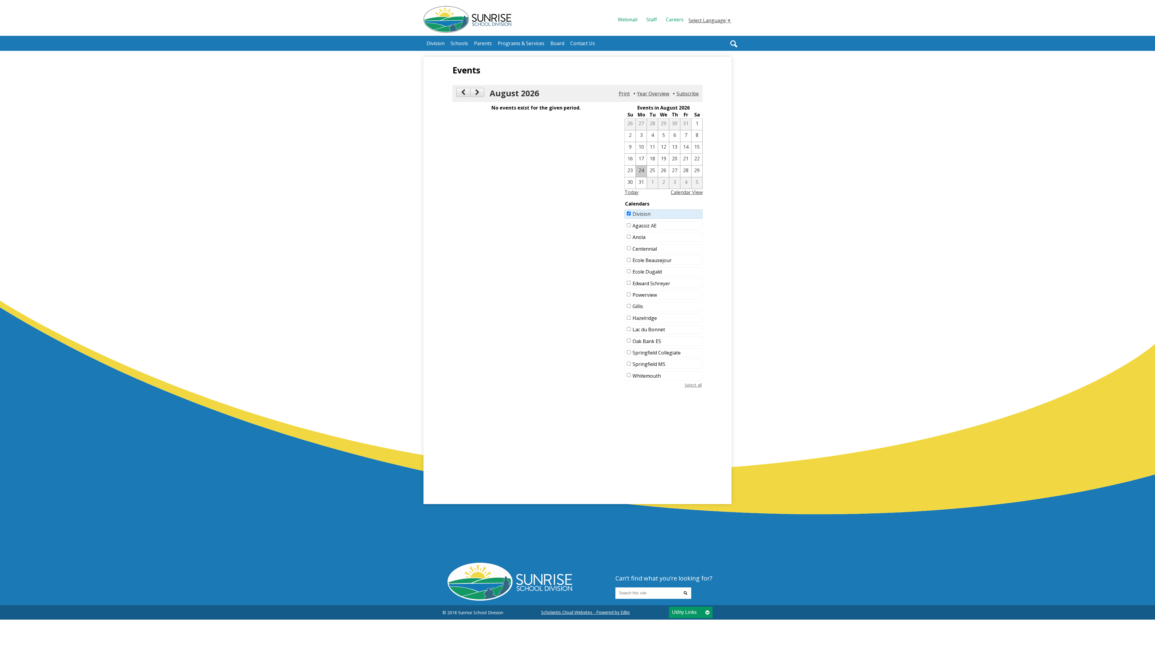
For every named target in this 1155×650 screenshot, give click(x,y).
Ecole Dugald (647, 271)
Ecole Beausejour (652, 260)
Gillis (638, 306)
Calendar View (687, 192)
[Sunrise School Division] (467, 19)
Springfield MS (649, 364)
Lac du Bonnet (649, 329)
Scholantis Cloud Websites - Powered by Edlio (585, 612)
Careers (675, 19)
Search (734, 44)
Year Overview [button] (653, 93)
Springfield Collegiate (657, 352)
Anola (639, 237)
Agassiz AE (645, 225)
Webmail (627, 19)
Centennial (645, 249)
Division (642, 214)
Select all (693, 385)
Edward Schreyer (651, 283)
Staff (651, 19)
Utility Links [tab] (684, 612)
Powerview (645, 295)
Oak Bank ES (647, 341)
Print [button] (624, 93)
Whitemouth (647, 376)
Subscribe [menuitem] (687, 93)
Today (631, 192)
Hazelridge (645, 318)
